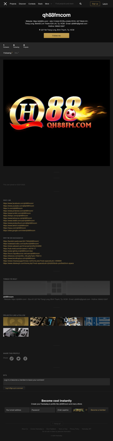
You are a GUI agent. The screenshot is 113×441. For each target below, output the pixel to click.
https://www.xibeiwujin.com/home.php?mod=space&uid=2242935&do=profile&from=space (38, 263)
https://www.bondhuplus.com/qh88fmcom (19, 258)
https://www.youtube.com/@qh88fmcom (18, 205)
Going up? (57, 423)
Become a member (98, 410)
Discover (22, 3)
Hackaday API (86, 429)
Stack (40, 3)
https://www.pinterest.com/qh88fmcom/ (18, 210)
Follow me (56, 35)
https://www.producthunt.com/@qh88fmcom (20, 223)
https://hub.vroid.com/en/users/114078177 (19, 248)
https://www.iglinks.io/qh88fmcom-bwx (18, 251)
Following (8, 53)
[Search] (80, 4)
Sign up (95, 3)
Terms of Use (63, 429)
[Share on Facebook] (25, 357)
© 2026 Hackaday (56, 436)
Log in (105, 3)
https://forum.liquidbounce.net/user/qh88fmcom (21, 253)
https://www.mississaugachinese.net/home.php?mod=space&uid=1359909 (32, 261)
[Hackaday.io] (5, 3)
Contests (31, 3)
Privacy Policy (74, 429)
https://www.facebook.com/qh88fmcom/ (18, 203)
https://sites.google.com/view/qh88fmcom (19, 230)
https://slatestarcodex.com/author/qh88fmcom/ (21, 243)
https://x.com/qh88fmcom (13, 208)
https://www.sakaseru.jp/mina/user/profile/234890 (22, 246)
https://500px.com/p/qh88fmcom (15, 215)
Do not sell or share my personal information (56, 431)
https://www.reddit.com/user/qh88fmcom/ (19, 220)
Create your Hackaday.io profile (43, 404)
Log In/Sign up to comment (14, 388)
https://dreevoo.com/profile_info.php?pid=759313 (22, 256)
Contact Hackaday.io (37, 429)
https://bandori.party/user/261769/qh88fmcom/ (21, 241)
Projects (13, 3)
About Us (25, 429)
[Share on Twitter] (18, 357)
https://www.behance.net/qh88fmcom (17, 218)
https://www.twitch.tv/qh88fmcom (15, 225)
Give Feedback (51, 429)
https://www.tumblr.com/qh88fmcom (17, 213)
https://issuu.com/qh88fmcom (14, 228)
